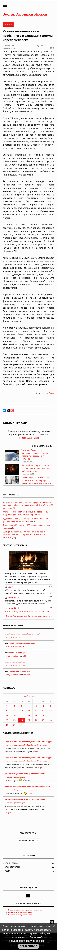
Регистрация (25, 437)
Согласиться (28, 946)
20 (43, 715)
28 (50, 720)
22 (7, 720)
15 (7, 715)
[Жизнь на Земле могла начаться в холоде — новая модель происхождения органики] (12, 460)
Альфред (8, 813)
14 (50, 710)
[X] (8, 410)
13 (43, 710)
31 (21, 724)
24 (21, 720)
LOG (24, 656)
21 (50, 715)
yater (25, 665)
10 (21, 710)
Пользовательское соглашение (20, 912)
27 (43, 720)
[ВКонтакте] (4, 410)
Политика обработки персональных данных (25, 910)
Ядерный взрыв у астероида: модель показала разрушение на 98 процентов (35, 468)
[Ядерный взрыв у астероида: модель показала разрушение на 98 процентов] (12, 474)
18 (29, 715)
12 (36, 710)
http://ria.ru (50, 393)
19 (36, 715)
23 (14, 720)
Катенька (26, 675)
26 (36, 720)
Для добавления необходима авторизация (28, 616)
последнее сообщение (13, 637)
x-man (31, 793)
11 (29, 710)
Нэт (24, 637)
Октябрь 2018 (28, 696)
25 (29, 720)
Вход (36, 437)
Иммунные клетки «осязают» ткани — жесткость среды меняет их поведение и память (36, 480)
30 (14, 724)
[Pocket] (12, 410)
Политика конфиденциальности (20, 915)
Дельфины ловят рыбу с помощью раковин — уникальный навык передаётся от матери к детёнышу (25, 534)
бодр (36, 752)
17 (21, 715)
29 (7, 724)
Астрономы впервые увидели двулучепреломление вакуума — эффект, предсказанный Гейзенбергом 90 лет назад (28, 505)
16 (14, 715)
